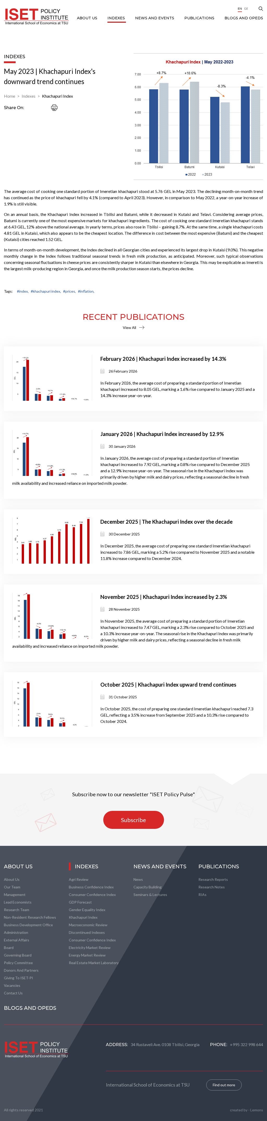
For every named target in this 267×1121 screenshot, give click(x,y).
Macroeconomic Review (88, 925)
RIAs (202, 894)
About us (12, 879)
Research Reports (213, 879)
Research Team (16, 909)
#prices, (69, 291)
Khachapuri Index (57, 95)
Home (9, 95)
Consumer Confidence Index (92, 894)
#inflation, (86, 291)
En (240, 8)
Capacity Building (148, 887)
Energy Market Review (87, 955)
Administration (16, 932)
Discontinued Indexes (87, 932)
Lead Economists (18, 902)
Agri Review (78, 879)
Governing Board (18, 955)
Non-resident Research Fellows (30, 917)
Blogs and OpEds (243, 18)
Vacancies (12, 985)
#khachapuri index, (46, 291)
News (138, 879)
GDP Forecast (80, 902)
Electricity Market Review (90, 947)
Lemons (256, 1110)
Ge (246, 8)
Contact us (13, 993)
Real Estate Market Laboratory (94, 962)
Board (9, 947)
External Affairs (16, 940)
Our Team (12, 887)
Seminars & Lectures (150, 894)
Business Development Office (28, 925)
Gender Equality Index (87, 909)
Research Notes (211, 887)
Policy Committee (18, 962)
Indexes (116, 18)
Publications (199, 18)
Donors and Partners (21, 970)
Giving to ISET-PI (18, 978)
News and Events (155, 18)
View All (129, 327)
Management (15, 894)
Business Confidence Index (91, 887)
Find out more (224, 1085)
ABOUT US (87, 18)
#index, (23, 291)
